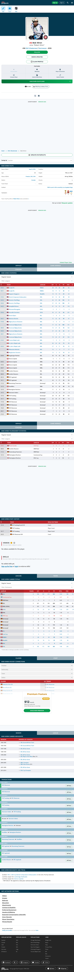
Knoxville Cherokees (14, 312)
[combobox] (8, 160)
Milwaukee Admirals (14, 349)
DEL (41, 355)
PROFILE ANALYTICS (41, 86)
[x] (35, 95)
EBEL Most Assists (25, 764)
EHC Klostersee (31, 48)
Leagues (18, 576)
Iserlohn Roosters (13, 371)
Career (47, 958)
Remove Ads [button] (42, 101)
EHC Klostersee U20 (17, 534)
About (46, 942)
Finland (3, 947)
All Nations (4, 951)
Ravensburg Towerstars (15, 383)
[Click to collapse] (72, 273)
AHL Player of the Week (26, 756)
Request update (67, 203)
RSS (46, 954)
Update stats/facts (38, 155)
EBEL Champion (24, 762)
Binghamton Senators (14, 352)
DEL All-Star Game (25, 759)
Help (46, 945)
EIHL (41, 389)
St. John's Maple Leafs (14, 343)
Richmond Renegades (14, 309)
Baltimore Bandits (13, 318)
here (37, 930)
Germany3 (42, 392)
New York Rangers (35, 947)
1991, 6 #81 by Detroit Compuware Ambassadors (22, 875)
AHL (41, 306)
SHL (17, 945)
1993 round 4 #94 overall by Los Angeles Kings (60, 187)
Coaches (18, 269)
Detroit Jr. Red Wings (14, 300)
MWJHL (42, 288)
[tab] (18, 266)
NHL (41, 321)
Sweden (3, 940)
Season (18, 733)
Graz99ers (11, 386)
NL (16, 951)
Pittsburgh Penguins (36, 949)
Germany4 (42, 48)
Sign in (62, 2)
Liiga (17, 949)
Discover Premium (37, 710)
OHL (41, 297)
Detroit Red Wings (35, 942)
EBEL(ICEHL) (6, 606)
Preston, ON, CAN (30, 176)
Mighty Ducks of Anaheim (15, 321)
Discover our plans (37, 81)
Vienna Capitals (13, 358)
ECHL (41, 309)
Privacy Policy (48, 947)
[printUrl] (38, 95)
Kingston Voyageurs (14, 294)
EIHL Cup (36, 458)
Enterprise (48, 956)
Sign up (55, 2)
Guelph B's (12, 288)
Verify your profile (7, 930)
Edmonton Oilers (35, 945)
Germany (3, 949)
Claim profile (38, 61)
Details (69, 785)
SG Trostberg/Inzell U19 (18, 525)
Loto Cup (36, 445)
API (46, 951)
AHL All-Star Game (25, 748)
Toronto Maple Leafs (14, 340)
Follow (37, 52)
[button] (37, 52)
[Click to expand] (72, 519)
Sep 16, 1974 (32, 169)
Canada (33, 180)
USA (2, 945)
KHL (17, 942)
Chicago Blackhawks (35, 940)
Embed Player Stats (66, 262)
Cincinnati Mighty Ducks (15, 325)
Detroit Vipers (12, 315)
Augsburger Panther (14, 355)
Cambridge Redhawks (20, 877)
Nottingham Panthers (14, 389)
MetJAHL (42, 294)
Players (18, 658)
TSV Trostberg (12, 395)
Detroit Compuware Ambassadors (18, 297)
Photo (46, 949)
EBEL (41, 358)
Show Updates (37, 57)
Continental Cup (38, 455)
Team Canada (12, 445)
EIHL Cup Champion (25, 770)
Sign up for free (6, 566)
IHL (41, 315)
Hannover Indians (13, 392)
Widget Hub (48, 940)
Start (3, 151)
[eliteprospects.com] (4, 2)
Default (18, 265)
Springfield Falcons (14, 306)
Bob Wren (17, 198)
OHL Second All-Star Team (27, 742)
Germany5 (42, 395)
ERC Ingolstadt (13, 377)
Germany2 (42, 383)
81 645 (29, 86)
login (16, 566)
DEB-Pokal (36, 449)
